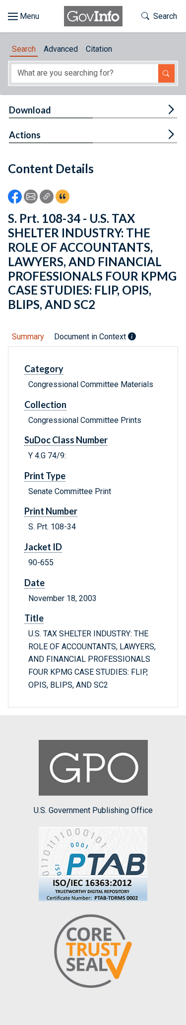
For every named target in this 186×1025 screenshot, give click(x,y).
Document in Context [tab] (91, 336)
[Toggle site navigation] (23, 16)
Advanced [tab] (61, 49)
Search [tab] (24, 49)
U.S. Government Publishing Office (93, 810)
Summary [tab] (28, 336)
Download (30, 109)
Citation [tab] (99, 49)
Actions (25, 134)
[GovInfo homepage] (93, 16)
